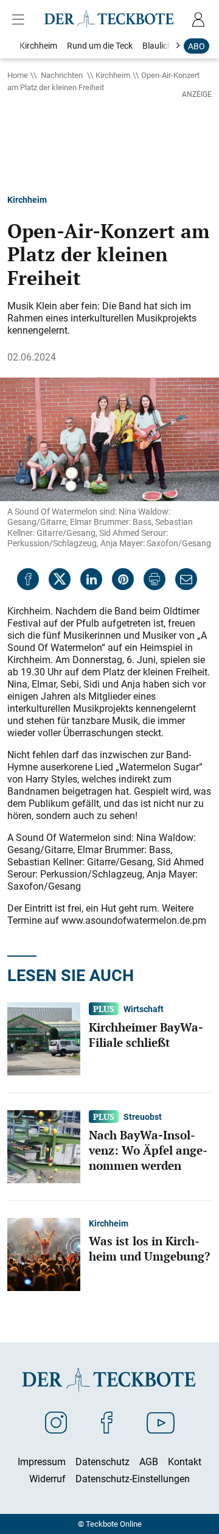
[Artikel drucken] (154, 579)
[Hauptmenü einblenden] (20, 19)
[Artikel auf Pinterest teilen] (123, 579)
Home (17, 74)
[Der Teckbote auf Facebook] (107, 1422)
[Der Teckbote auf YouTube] (161, 1422)
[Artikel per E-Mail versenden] (186, 579)
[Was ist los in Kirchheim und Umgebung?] (43, 1254)
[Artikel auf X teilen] (60, 579)
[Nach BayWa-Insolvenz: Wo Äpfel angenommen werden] (43, 1146)
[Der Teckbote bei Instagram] (56, 1422)
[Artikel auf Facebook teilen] (28, 579)
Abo (196, 46)
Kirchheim (113, 74)
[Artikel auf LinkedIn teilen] (91, 579)
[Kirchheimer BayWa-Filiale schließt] (43, 1038)
